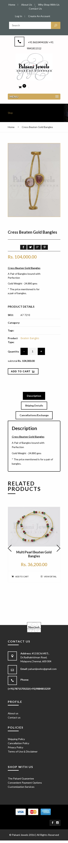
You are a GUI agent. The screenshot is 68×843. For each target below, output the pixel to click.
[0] (20, 87)
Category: (14, 322)
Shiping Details (34, 405)
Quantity (13, 351)
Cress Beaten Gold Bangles (37, 127)
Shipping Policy (16, 739)
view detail (50, 576)
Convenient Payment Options (25, 782)
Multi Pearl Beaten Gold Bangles (34, 554)
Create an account (39, 16)
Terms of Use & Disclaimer (23, 751)
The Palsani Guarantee (21, 778)
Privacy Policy (15, 747)
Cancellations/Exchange (34, 415)
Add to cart (22, 576)
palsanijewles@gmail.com (42, 668)
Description (34, 395)
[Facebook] (52, 823)
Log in (18, 16)
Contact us (14, 717)
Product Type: (13, 340)
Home (11, 127)
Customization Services (21, 786)
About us (13, 713)
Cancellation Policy (18, 743)
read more (14, 298)
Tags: (11, 330)
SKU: (11, 314)
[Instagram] (57, 823)
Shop (10, 112)
